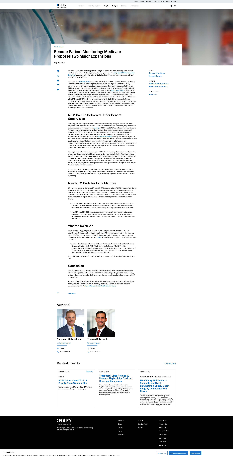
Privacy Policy (163, 424)
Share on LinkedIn (58, 71)
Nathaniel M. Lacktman (157, 73)
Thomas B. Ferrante (155, 76)
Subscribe (136, 1)
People (106, 6)
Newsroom (148, 1)
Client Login (162, 438)
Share (58, 90)
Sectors (80, 6)
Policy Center (163, 427)
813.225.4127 (65, 351)
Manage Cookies (162, 453)
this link (98, 237)
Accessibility (162, 434)
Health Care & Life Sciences (158, 86)
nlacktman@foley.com (63, 343)
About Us (168, 1)
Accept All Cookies (195, 453)
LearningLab (134, 6)
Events (123, 6)
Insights (115, 6)
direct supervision (117, 90)
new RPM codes (84, 81)
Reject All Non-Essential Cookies (178, 453)
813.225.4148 (95, 351)
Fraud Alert (162, 441)
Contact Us (161, 1)
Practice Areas (93, 6)
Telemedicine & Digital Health (159, 83)
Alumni (142, 1)
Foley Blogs (58, 47)
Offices (154, 1)
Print (58, 80)
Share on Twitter (58, 76)
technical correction (105, 136)
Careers (174, 1)
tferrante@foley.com (93, 343)
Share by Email (58, 85)
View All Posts (170, 363)
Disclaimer (71, 293)
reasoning (95, 128)
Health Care (153, 94)
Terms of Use (163, 420)
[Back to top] (58, 293)
